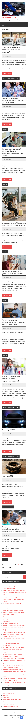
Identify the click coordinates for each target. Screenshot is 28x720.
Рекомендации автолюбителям (11, 78)
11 (3, 568)
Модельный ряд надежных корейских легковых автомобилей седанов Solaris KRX (14, 592)
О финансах (6, 697)
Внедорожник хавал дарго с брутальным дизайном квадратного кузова (13, 599)
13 (10, 568)
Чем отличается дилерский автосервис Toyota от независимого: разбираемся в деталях (12, 152)
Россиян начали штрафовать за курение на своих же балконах (13, 272)
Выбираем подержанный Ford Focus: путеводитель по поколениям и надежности (13, 619)
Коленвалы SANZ (7, 476)
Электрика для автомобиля (11, 706)
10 (22, 564)
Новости (5, 129)
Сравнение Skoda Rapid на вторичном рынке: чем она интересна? (11, 49)
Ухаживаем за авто (8, 704)
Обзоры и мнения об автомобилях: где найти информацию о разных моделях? (13, 529)
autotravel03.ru (9, 17)
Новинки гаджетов (8, 693)
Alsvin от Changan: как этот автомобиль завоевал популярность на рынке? (11, 378)
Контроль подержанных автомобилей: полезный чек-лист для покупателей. (14, 100)
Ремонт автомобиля (8, 507)
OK (21, 717)
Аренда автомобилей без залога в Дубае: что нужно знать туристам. (14, 224)
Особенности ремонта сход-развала (13, 658)
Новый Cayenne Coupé (9, 430)
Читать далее (6, 73)
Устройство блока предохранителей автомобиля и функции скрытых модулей (13, 650)
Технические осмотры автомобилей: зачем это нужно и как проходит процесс (13, 322)
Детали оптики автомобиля (11, 623)
